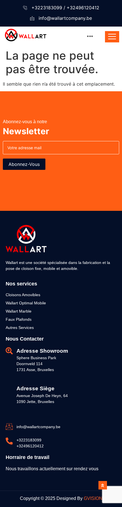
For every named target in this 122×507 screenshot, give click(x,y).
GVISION (93, 498)
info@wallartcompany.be (65, 18)
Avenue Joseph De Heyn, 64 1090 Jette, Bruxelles (42, 398)
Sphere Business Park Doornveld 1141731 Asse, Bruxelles (36, 364)
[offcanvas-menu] (112, 36)
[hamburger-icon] (90, 36)
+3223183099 (46, 7)
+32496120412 (83, 7)
